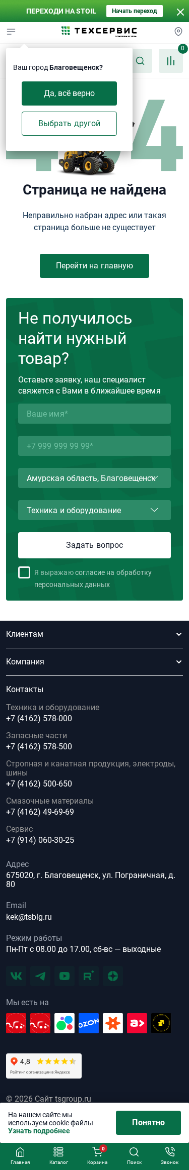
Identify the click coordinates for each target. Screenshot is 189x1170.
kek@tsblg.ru (29, 917)
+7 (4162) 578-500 (39, 746)
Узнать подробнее (39, 1131)
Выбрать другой (69, 123)
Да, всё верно (69, 93)
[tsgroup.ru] (99, 32)
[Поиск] (140, 61)
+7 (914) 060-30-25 (40, 840)
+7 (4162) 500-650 (39, 784)
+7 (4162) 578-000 (39, 718)
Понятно (148, 1122)
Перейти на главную (94, 265)
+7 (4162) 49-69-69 (40, 812)
